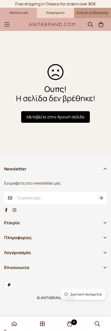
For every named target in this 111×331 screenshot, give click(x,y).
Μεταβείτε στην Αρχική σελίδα (55, 117)
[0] (69, 323)
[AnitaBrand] (52, 24)
